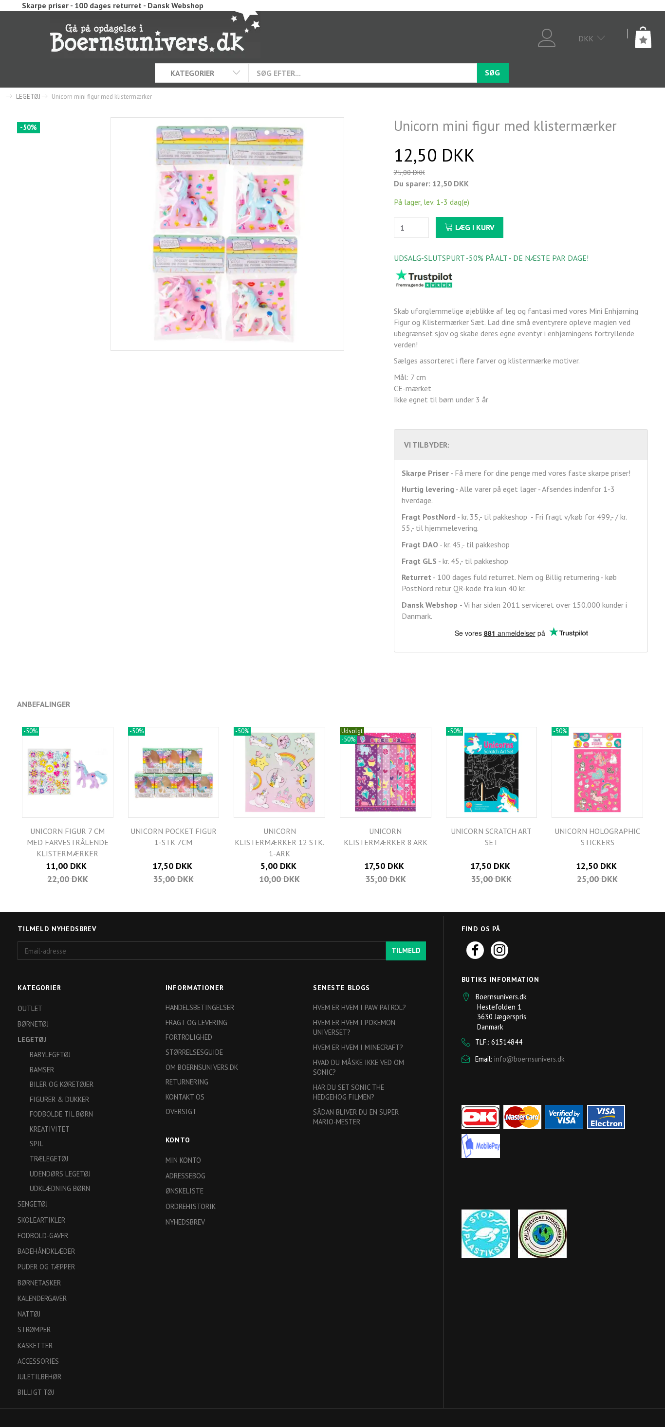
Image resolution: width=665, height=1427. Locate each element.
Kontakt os (185, 1097)
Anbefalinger (43, 704)
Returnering (187, 1081)
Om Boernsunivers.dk (202, 1067)
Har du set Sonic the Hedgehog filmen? (348, 1092)
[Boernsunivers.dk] (155, 34)
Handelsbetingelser (200, 1007)
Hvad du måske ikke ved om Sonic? (358, 1067)
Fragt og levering (196, 1022)
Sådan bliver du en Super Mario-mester (356, 1117)
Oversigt (181, 1111)
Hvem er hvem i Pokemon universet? (354, 1027)
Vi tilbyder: (426, 445)
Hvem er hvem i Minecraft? (358, 1047)
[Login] (547, 37)
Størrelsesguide (194, 1052)
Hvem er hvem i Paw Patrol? (359, 1007)
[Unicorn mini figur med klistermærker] (227, 234)
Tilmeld (406, 950)
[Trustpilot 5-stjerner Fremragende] (424, 278)
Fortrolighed (189, 1037)
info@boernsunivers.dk (529, 1059)
